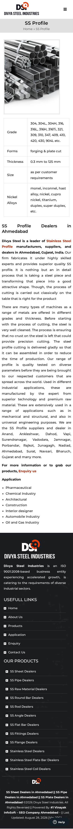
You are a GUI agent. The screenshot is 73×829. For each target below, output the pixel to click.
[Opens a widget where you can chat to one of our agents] (59, 822)
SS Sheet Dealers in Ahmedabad (29, 792)
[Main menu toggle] (65, 9)
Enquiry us (27, 471)
